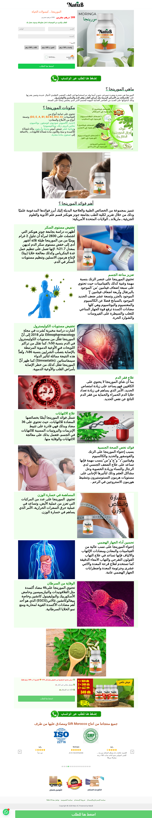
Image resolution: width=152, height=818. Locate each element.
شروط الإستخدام (79, 800)
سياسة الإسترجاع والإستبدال (96, 800)
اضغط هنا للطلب (46, 66)
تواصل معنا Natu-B (53, 800)
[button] (62, 766)
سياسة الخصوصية (67, 800)
